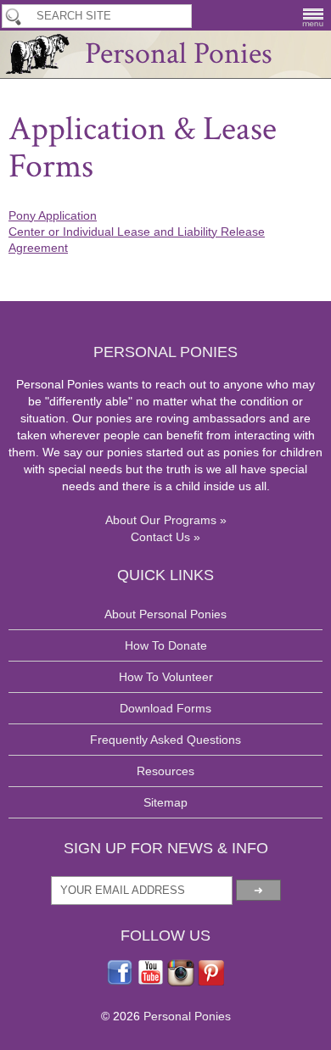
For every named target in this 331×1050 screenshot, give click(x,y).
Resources (165, 771)
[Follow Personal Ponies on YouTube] (150, 982)
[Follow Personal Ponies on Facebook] (119, 982)
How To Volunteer (166, 677)
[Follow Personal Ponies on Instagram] (180, 982)
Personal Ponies (178, 54)
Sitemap (165, 802)
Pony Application (52, 215)
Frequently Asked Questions (165, 739)
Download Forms (165, 708)
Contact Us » (165, 537)
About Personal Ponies (165, 614)
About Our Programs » (166, 520)
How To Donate (166, 645)
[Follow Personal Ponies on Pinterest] (211, 982)
